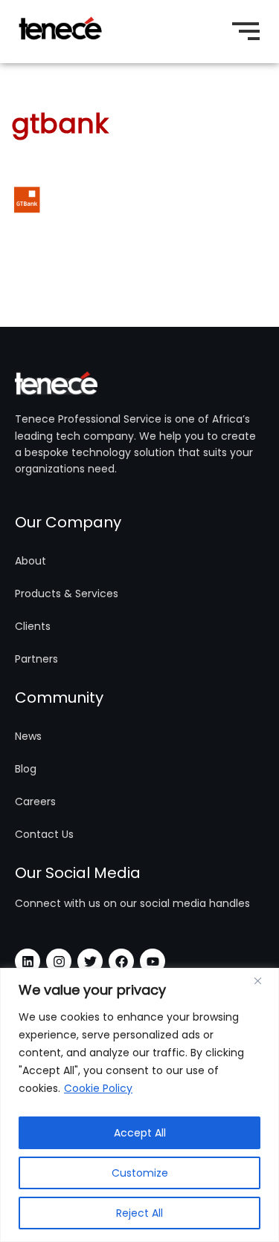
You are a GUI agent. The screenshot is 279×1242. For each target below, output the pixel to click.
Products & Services (66, 593)
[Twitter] (90, 961)
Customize (140, 1172)
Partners (36, 658)
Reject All (139, 1213)
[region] (139, 1105)
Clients (33, 626)
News (28, 736)
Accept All (140, 1132)
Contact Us (44, 834)
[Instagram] (58, 961)
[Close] (263, 980)
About (30, 560)
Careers (35, 801)
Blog (25, 768)
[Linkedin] (27, 961)
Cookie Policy (98, 1088)
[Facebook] (121, 961)
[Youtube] (152, 961)
